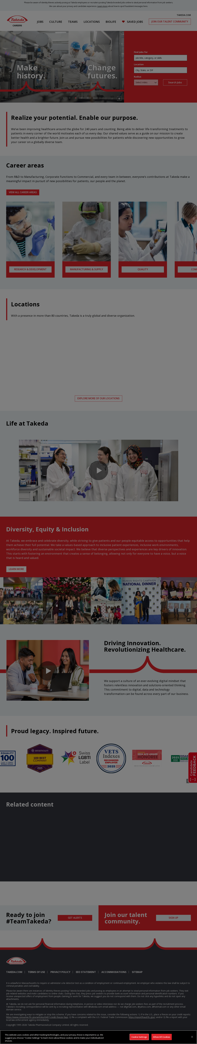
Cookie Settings (139, 1036)
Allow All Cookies (161, 1036)
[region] (98, 1037)
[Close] (192, 1036)
